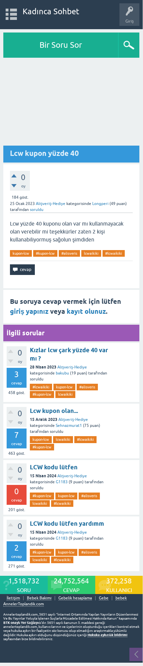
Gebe (103, 598)
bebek (121, 598)
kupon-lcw (21, 253)
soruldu (36, 209)
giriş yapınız (29, 311)
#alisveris (69, 253)
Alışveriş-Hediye (50, 203)
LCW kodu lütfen (54, 467)
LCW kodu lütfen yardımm (67, 523)
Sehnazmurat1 (69, 425)
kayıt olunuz (86, 311)
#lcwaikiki (113, 253)
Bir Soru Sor (60, 44)
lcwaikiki (91, 253)
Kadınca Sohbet (51, 11)
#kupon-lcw (45, 253)
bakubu (62, 373)
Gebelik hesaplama (75, 598)
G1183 (62, 482)
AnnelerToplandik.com (23, 604)
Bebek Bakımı (39, 598)
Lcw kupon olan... (54, 410)
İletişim (13, 598)
